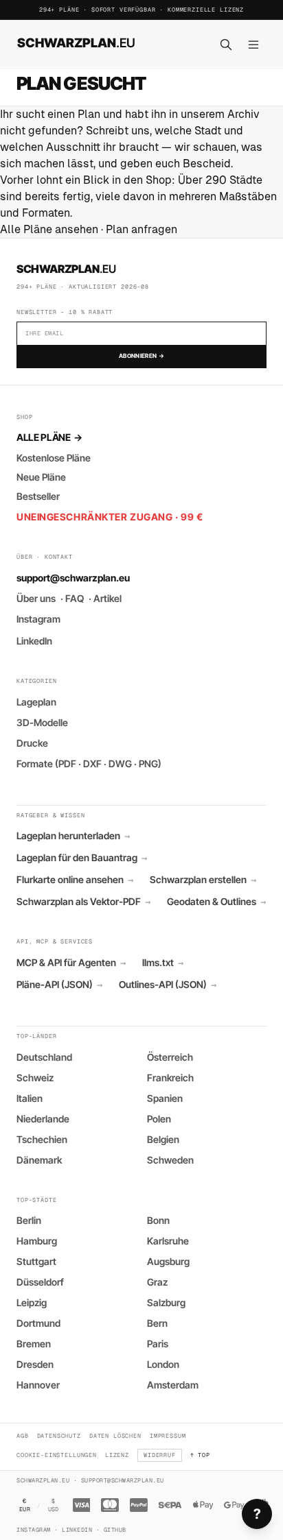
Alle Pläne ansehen (49, 229)
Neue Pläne (41, 477)
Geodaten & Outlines (216, 901)
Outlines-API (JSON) (167, 984)
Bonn (158, 1220)
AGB (22, 1435)
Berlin (28, 1220)
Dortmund (38, 1323)
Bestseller (38, 496)
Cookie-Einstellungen (56, 1454)
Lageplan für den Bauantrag (81, 858)
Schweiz (35, 1077)
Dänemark (39, 1160)
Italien (29, 1098)
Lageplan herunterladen (73, 836)
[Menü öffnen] (253, 44)
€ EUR (24, 1505)
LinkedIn (34, 641)
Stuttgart (36, 1261)
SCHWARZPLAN (76, 42)
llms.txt (162, 963)
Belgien (163, 1139)
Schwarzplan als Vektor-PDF (83, 901)
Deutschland (44, 1057)
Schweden (170, 1160)
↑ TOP (200, 1454)
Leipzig (31, 1302)
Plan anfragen (141, 229)
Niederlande (42, 1118)
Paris (157, 1343)
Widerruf (160, 1454)
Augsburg (168, 1261)
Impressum (168, 1435)
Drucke (32, 743)
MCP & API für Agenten (71, 963)
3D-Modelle (42, 722)
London (163, 1364)
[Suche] (226, 44)
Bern (157, 1323)
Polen (159, 1118)
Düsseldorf (40, 1282)
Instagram (38, 619)
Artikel (107, 598)
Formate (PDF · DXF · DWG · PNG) (88, 763)
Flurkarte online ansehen (74, 880)
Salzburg (166, 1302)
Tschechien (41, 1139)
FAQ (74, 598)
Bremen (33, 1343)
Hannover (38, 1385)
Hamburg (36, 1241)
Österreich (170, 1057)
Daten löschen (115, 1435)
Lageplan (36, 702)
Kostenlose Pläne (53, 458)
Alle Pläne (49, 437)
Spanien (165, 1098)
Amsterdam (173, 1385)
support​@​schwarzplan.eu (73, 577)
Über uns (36, 598)
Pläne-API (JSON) (59, 984)
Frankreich (170, 1077)
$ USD (53, 1505)
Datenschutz (59, 1435)
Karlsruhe (168, 1241)
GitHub (115, 1529)
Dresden (35, 1364)
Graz (157, 1282)
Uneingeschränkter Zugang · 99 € (109, 516)
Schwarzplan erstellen (203, 880)
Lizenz (117, 1454)
